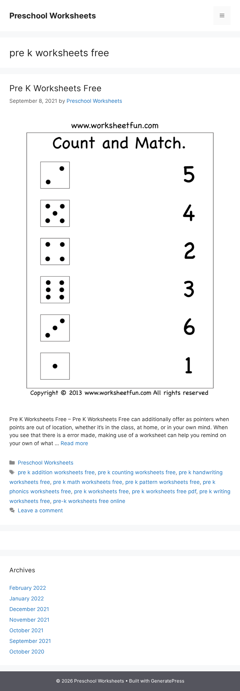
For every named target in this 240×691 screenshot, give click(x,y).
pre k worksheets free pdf (164, 491)
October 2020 (26, 652)
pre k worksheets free (101, 491)
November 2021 (29, 620)
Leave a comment (40, 510)
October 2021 (26, 630)
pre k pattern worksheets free (162, 482)
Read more (74, 443)
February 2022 (27, 588)
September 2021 (30, 641)
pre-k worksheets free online (89, 501)
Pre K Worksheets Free (55, 88)
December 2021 (29, 609)
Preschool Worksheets (52, 15)
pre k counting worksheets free (137, 472)
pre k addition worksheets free (56, 472)
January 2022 (26, 598)
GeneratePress (167, 681)
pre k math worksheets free (87, 482)
